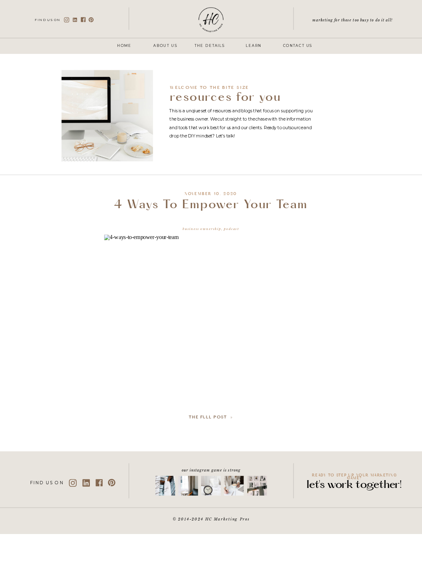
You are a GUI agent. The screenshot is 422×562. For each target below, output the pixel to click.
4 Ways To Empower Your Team (211, 205)
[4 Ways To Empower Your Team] (211, 300)
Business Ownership (202, 228)
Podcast (231, 228)
